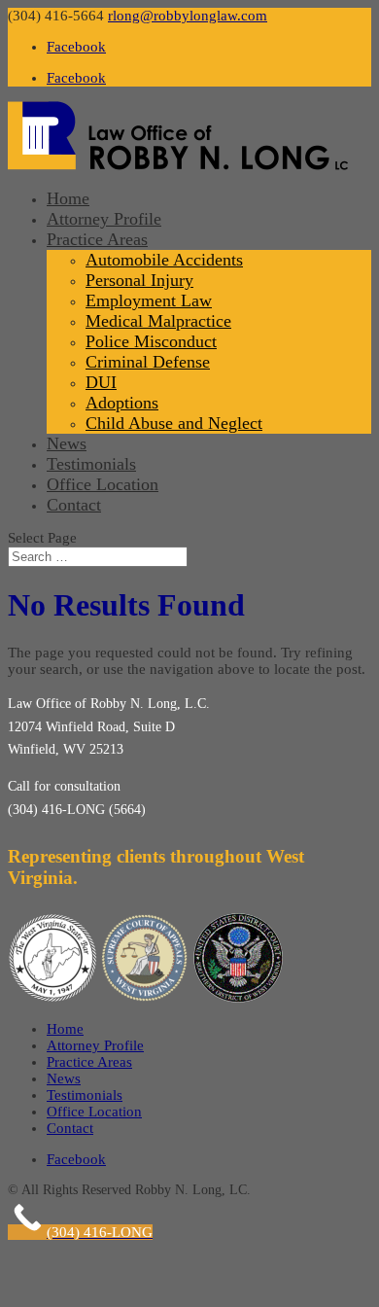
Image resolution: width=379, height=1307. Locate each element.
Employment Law (149, 300)
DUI (101, 382)
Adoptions (122, 402)
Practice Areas (97, 239)
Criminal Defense (148, 361)
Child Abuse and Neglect (174, 423)
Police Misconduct (151, 341)
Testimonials (91, 464)
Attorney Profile (104, 219)
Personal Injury (139, 280)
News (66, 443)
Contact (74, 504)
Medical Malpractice (158, 321)
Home (68, 198)
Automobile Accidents (164, 259)
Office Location (102, 484)
